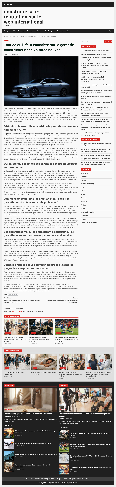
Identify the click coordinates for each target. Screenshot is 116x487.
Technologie (85, 215)
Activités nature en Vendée (100, 155)
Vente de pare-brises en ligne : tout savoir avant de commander (9, 467)
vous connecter (17, 311)
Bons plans (7, 31)
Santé (83, 208)
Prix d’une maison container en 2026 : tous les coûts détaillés (9, 456)
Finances (84, 180)
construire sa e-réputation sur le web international (24, 17)
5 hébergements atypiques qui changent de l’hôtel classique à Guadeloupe (9, 433)
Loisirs (83, 187)
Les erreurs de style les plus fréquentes (95, 50)
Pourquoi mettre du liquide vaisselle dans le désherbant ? (62, 300)
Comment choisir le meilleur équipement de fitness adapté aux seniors (16, 327)
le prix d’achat (42, 239)
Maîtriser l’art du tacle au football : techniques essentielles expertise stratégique (66, 327)
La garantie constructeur (13, 134)
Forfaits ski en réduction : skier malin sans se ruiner (9, 444)
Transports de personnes (89, 222)
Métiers (29, 31)
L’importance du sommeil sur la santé (93, 54)
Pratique (37, 31)
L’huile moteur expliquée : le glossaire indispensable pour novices (41, 327)
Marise (7, 54)
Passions (84, 201)
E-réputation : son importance (101, 158)
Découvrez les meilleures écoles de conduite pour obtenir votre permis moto (22, 300)
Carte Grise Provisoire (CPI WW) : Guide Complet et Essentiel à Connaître (64, 458)
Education (84, 176)
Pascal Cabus (9, 416)
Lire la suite (9, 425)
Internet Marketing (18, 31)
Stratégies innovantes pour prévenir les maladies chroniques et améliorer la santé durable (95, 127)
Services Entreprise (48, 31)
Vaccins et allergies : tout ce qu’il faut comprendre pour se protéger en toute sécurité (94, 65)
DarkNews (64, 483)
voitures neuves (13, 294)
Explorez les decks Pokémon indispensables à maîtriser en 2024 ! (64, 469)
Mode (83, 194)
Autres (68, 31)
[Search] (109, 31)
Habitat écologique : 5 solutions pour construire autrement (30, 400)
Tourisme (60, 31)
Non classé (84, 198)
